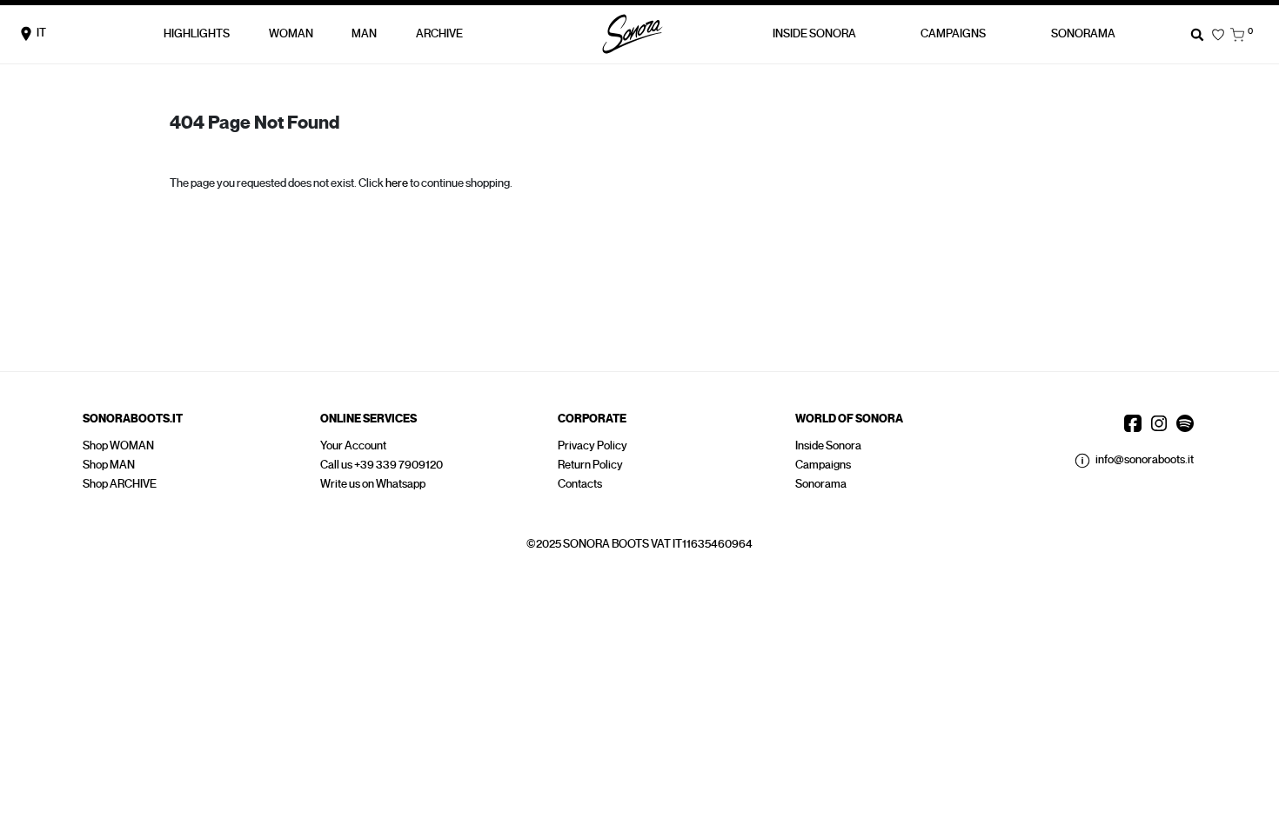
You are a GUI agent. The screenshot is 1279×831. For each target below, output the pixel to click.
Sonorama (1083, 33)
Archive (439, 33)
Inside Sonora (814, 33)
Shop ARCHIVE (120, 483)
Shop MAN (109, 464)
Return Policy (590, 464)
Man (364, 33)
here (396, 183)
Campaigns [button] (953, 33)
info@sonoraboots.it (1144, 459)
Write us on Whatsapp (372, 483)
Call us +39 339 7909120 (381, 464)
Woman (291, 33)
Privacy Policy (592, 445)
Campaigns (823, 464)
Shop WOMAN (118, 445)
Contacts (580, 483)
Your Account (353, 445)
